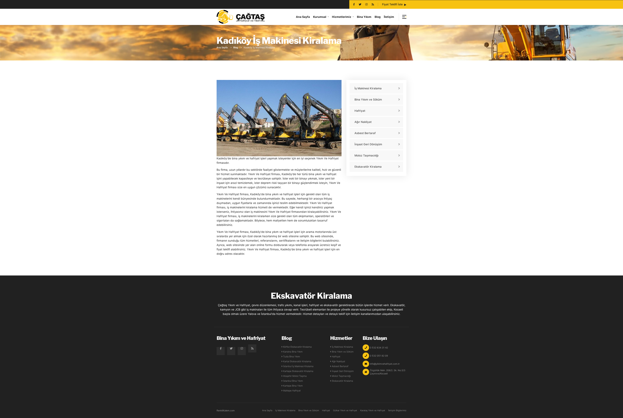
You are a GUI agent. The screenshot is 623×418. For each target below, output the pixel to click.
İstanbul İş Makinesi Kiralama (298, 366)
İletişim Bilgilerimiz (397, 410)
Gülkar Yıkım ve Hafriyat (345, 410)
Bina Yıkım (364, 16)
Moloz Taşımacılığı (366, 155)
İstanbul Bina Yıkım (293, 380)
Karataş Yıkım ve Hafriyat (372, 410)
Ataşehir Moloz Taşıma (295, 376)
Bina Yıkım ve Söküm (368, 99)
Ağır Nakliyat (363, 122)
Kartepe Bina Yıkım (293, 385)
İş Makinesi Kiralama (368, 88)
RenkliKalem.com (226, 410)
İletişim (389, 16)
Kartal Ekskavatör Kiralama (297, 361)
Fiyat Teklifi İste (392, 4)
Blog (378, 16)
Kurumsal (319, 16)
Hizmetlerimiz (341, 16)
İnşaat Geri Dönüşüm (368, 144)
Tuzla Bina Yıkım (291, 356)
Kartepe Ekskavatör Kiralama (298, 371)
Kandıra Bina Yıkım (293, 351)
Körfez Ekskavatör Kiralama (297, 346)
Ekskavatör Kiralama (368, 166)
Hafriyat (359, 110)
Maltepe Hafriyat (292, 390)
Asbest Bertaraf (365, 133)
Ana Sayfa (303, 16)
